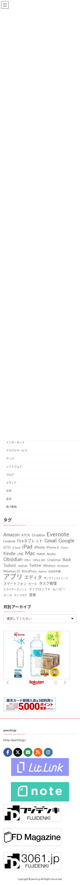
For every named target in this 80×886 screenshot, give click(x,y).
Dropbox (38, 535)
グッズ (10, 458)
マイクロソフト (40, 589)
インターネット (15, 442)
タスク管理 (48, 583)
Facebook (9, 541)
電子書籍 (11, 506)
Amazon (11, 534)
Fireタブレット (30, 540)
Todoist (9, 565)
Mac (30, 553)
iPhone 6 (52, 547)
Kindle (9, 553)
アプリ (13, 576)
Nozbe (51, 554)
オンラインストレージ (56, 578)
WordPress (29, 571)
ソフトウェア (14, 466)
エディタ (33, 577)
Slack (66, 559)
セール (32, 583)
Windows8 (62, 565)
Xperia (42, 571)
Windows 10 (11, 571)
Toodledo (22, 565)
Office (27, 559)
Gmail (50, 540)
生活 (8, 498)
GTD (7, 547)
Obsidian (12, 559)
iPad (27, 546)
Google (66, 540)
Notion (41, 554)
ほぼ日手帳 (54, 571)
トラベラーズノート (15, 589)
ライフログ (20, 595)
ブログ (10, 474)
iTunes (64, 547)
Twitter (35, 565)
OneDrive (54, 560)
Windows (49, 565)
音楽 (32, 594)
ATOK (25, 535)
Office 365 (39, 560)
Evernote (58, 534)
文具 (8, 490)
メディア (11, 482)
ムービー (59, 589)
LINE (20, 554)
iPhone (39, 547)
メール (7, 595)
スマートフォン (15, 583)
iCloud (16, 547)
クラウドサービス (16, 450)
